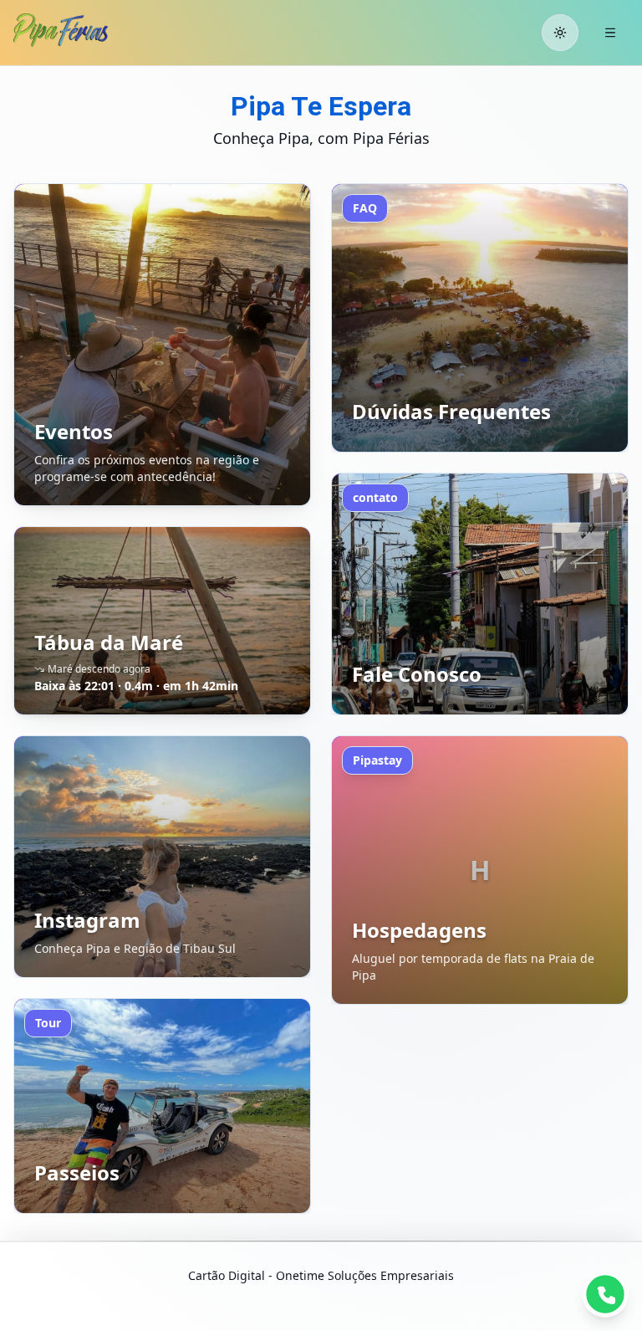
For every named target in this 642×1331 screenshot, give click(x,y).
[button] (162, 344)
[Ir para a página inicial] (76, 30)
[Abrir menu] (610, 32)
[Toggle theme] (560, 32)
